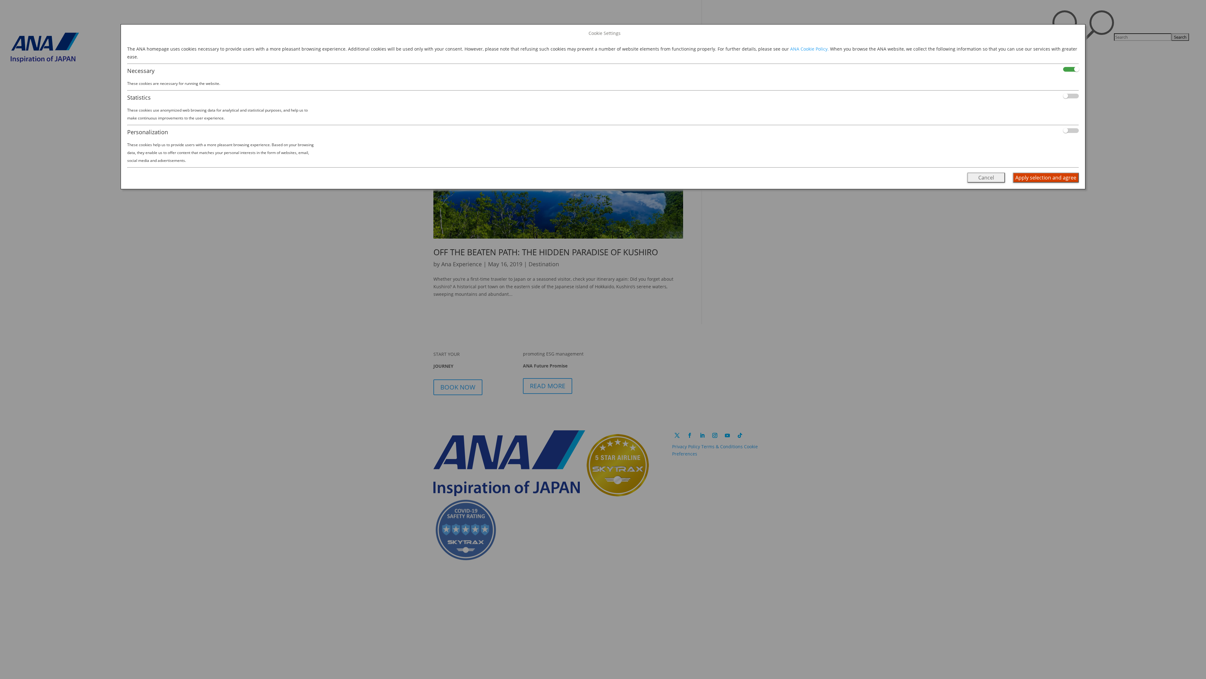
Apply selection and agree (1045, 177)
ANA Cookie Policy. (809, 49)
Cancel (986, 177)
